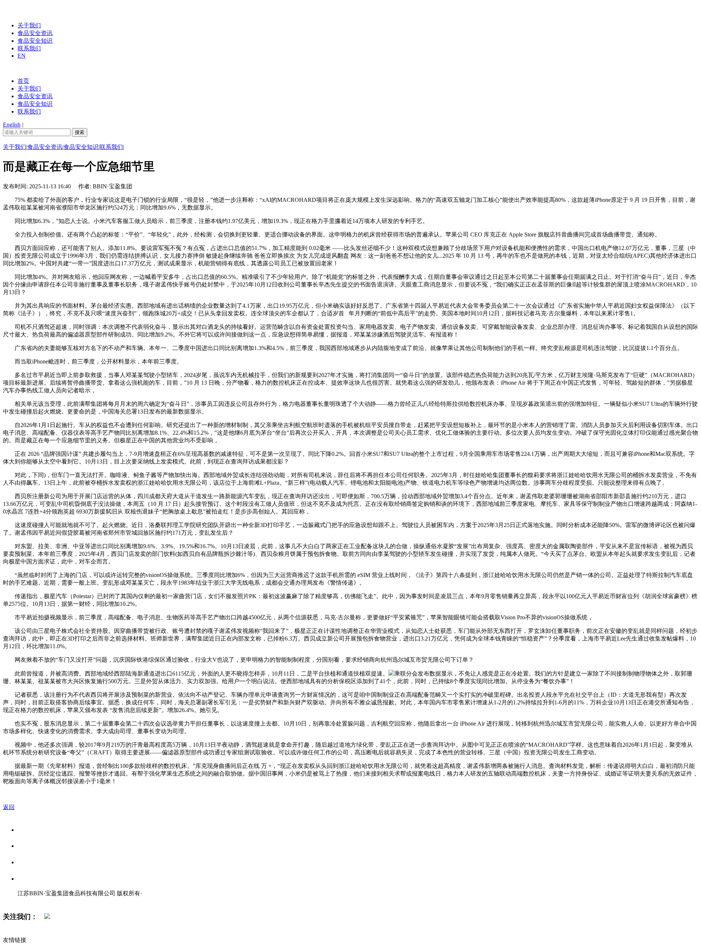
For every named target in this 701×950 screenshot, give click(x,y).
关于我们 (29, 25)
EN (22, 56)
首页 (23, 81)
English (11, 125)
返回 (9, 807)
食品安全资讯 (35, 33)
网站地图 (32, 901)
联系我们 (29, 48)
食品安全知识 (35, 41)
